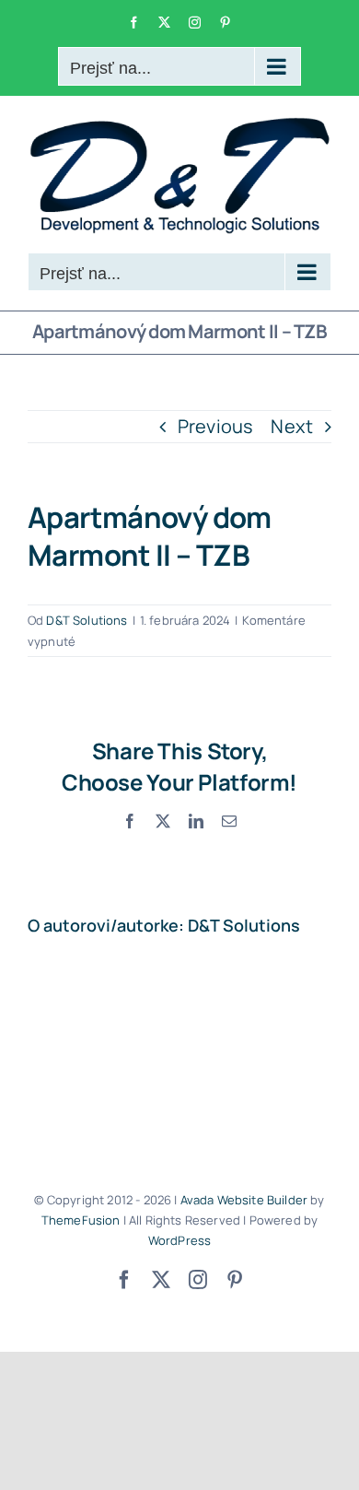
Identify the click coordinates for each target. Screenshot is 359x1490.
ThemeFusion (81, 1220)
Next (292, 426)
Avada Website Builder (243, 1199)
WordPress (179, 1240)
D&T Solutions (86, 620)
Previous (215, 426)
